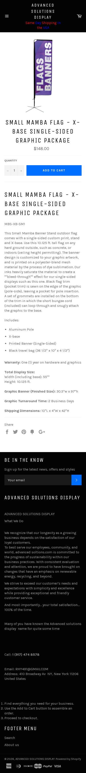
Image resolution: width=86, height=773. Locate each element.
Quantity (10, 160)
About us (11, 745)
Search (9, 738)
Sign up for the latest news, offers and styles (39, 469)
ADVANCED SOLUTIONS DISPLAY (43, 11)
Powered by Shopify (68, 758)
